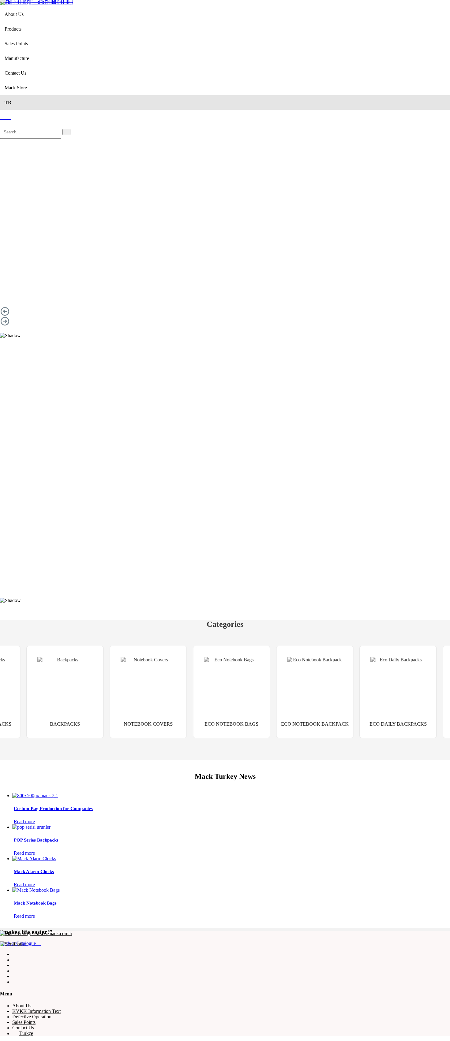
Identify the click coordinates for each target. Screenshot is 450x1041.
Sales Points (16, 43)
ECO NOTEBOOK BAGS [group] (205, 724)
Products (13, 29)
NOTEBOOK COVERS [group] (121, 724)
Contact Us (15, 73)
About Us (14, 14)
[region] (225, 243)
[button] (225, 311)
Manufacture (17, 58)
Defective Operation (31, 1016)
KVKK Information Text (36, 1011)
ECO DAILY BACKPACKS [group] (371, 724)
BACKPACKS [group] (39, 724)
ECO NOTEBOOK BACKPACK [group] (288, 724)
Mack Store (16, 87)
